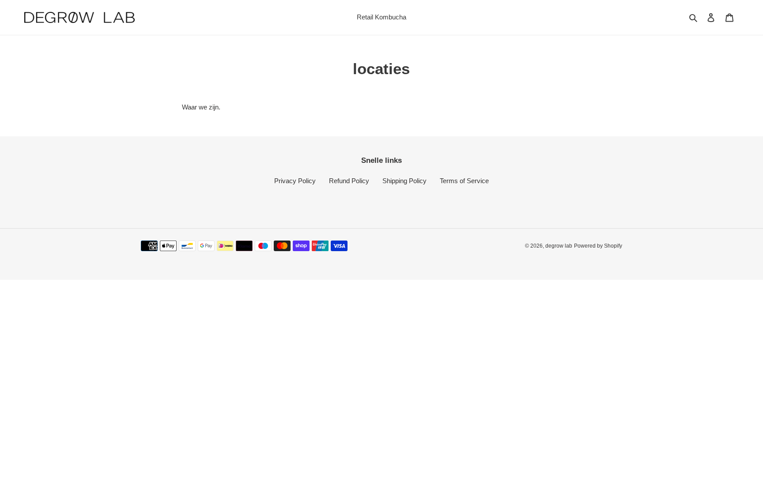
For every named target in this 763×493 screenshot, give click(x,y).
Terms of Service (464, 180)
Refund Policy (349, 180)
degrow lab (558, 246)
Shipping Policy (404, 180)
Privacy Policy (295, 180)
